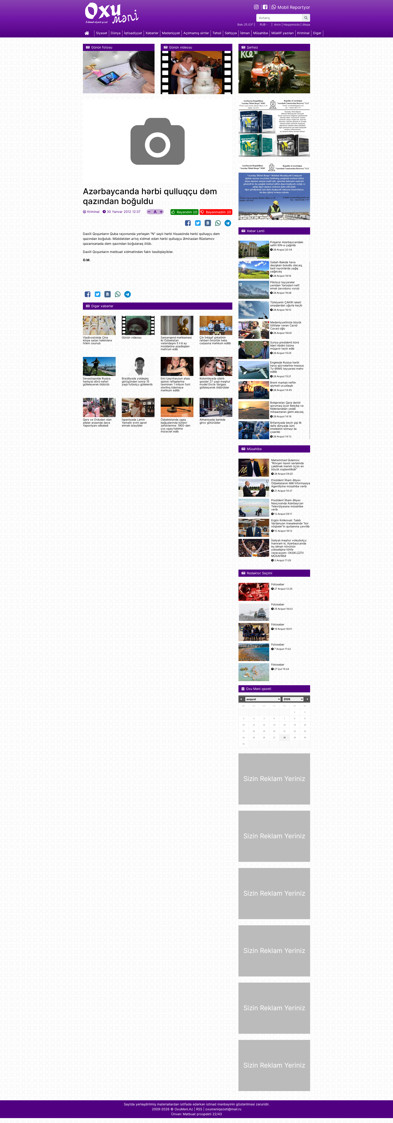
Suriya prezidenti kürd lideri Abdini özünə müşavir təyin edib (284, 345)
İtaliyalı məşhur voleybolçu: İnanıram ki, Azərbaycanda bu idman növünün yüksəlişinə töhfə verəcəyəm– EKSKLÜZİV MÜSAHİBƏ (289, 548)
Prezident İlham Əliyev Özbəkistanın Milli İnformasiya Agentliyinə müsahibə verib (290, 483)
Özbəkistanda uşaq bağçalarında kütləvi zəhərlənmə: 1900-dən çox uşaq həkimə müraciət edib (175, 425)
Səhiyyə (231, 33)
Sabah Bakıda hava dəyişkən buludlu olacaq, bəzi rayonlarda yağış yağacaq (286, 267)
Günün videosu (131, 337)
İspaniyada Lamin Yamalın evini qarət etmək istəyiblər (134, 422)
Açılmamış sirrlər (196, 33)
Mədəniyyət (171, 33)
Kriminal (303, 33)
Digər (317, 33)
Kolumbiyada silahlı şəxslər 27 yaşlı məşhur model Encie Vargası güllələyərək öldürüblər (215, 383)
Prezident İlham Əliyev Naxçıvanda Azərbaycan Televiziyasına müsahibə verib (287, 505)
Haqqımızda (291, 24)
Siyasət (101, 33)
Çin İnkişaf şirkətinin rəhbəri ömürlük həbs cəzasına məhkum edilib (215, 340)
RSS (199, 1109)
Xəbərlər (152, 33)
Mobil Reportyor (293, 7)
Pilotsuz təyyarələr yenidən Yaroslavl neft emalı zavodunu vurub (284, 285)
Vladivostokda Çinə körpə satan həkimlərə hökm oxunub (97, 340)
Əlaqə (306, 24)
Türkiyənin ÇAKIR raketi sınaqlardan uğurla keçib (286, 304)
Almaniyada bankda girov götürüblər (212, 421)
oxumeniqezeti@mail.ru (223, 1109)
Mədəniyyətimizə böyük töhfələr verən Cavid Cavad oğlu (285, 325)
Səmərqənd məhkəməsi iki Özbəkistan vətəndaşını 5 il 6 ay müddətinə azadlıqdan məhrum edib (176, 343)
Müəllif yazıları (282, 33)
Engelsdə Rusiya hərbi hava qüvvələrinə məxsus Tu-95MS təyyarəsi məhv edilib (287, 367)
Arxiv (277, 24)
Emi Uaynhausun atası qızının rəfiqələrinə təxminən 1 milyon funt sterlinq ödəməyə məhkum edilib (175, 384)
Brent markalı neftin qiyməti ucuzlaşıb (283, 384)
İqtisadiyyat (133, 33)
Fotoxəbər (277, 584)
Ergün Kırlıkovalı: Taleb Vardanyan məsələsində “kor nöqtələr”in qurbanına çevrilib (290, 523)
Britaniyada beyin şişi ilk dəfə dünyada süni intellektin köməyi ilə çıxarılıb (286, 427)
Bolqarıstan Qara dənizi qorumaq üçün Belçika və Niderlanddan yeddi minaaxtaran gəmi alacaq (287, 407)
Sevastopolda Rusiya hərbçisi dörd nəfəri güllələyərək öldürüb (97, 381)
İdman (245, 33)
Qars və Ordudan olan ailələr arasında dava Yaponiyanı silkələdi (97, 422)
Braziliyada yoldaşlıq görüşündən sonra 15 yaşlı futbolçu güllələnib (137, 381)
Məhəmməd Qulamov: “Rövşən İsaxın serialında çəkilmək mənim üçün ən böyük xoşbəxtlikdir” (287, 465)
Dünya (116, 33)
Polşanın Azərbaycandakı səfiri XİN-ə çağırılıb (286, 244)
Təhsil (216, 33)
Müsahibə (260, 33)
